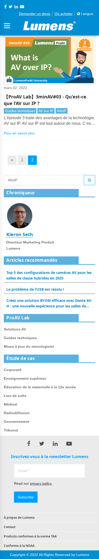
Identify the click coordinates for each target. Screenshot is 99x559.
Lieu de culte (15, 396)
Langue (86, 14)
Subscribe (26, 497)
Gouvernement (16, 422)
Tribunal (11, 430)
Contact (9, 527)
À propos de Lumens (19, 517)
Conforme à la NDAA (19, 546)
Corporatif (12, 370)
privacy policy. (41, 483)
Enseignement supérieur (25, 378)
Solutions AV (15, 329)
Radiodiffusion (17, 413)
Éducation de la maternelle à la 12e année (40, 387)
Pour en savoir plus (19, 133)
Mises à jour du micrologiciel (29, 346)
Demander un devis (34, 14)
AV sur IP (46, 111)
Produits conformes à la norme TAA (30, 536)
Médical (10, 404)
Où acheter (64, 14)
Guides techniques (20, 111)
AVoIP (61, 111)
